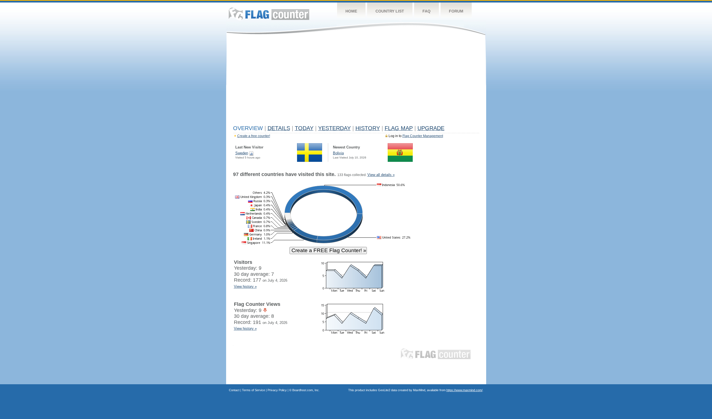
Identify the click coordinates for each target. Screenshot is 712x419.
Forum (456, 11)
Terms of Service (253, 390)
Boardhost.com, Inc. (306, 390)
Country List (389, 11)
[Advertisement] (356, 81)
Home (351, 11)
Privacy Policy (277, 390)
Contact (234, 390)
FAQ (426, 11)
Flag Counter (269, 14)
